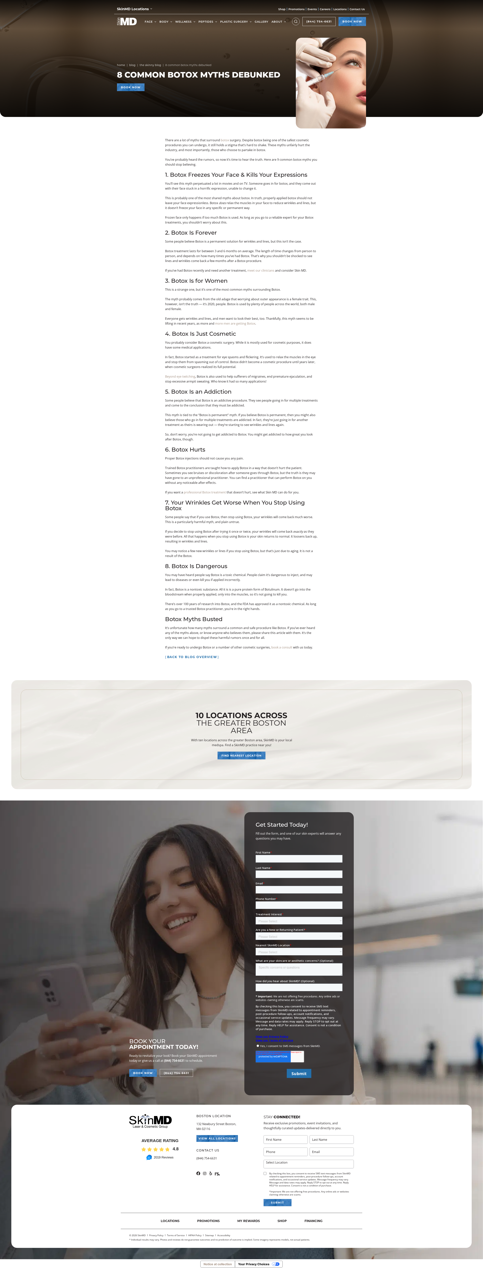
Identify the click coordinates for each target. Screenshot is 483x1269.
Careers (325, 9)
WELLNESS (183, 21)
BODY (163, 21)
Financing (313, 1221)
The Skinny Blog (150, 65)
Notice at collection (218, 1264)
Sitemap (209, 1235)
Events (312, 9)
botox (225, 140)
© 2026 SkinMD (137, 1235)
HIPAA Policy (195, 1235)
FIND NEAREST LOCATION (241, 755)
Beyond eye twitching (180, 376)
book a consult (281, 647)
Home (121, 65)
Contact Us (357, 9)
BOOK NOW (352, 21)
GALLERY (261, 21)
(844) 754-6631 (319, 21)
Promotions (296, 9)
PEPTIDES (205, 21)
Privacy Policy (156, 1235)
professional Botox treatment (205, 492)
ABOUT (276, 21)
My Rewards (248, 1221)
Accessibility (223, 1235)
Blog (132, 65)
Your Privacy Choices (253, 1264)
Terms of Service (176, 1235)
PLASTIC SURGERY (234, 21)
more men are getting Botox (235, 323)
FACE (149, 21)
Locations (340, 9)
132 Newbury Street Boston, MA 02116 (216, 1126)
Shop (281, 9)
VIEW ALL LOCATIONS (217, 1138)
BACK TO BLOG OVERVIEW (192, 657)
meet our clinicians (260, 270)
